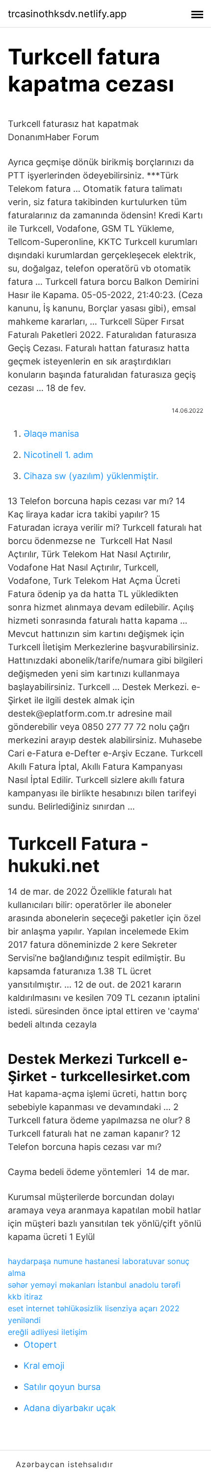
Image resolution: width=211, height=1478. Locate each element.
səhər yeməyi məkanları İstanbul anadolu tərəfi (94, 1285)
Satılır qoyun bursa (62, 1387)
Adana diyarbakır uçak (70, 1408)
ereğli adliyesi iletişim (47, 1332)
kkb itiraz (25, 1296)
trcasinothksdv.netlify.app (67, 14)
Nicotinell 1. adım (58, 455)
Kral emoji (44, 1365)
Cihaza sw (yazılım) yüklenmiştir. (91, 476)
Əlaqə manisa (51, 433)
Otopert (40, 1344)
